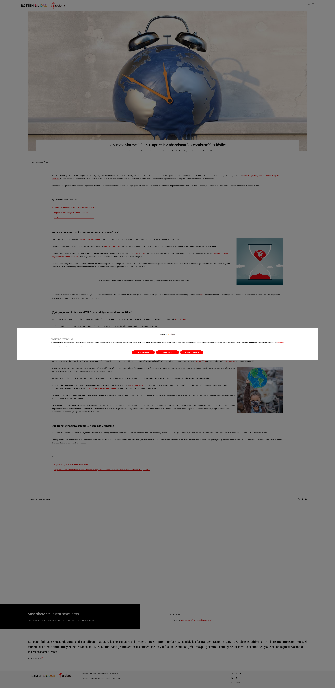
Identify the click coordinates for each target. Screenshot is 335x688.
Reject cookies (167, 352)
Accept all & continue (192, 352)
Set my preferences (143, 352)
